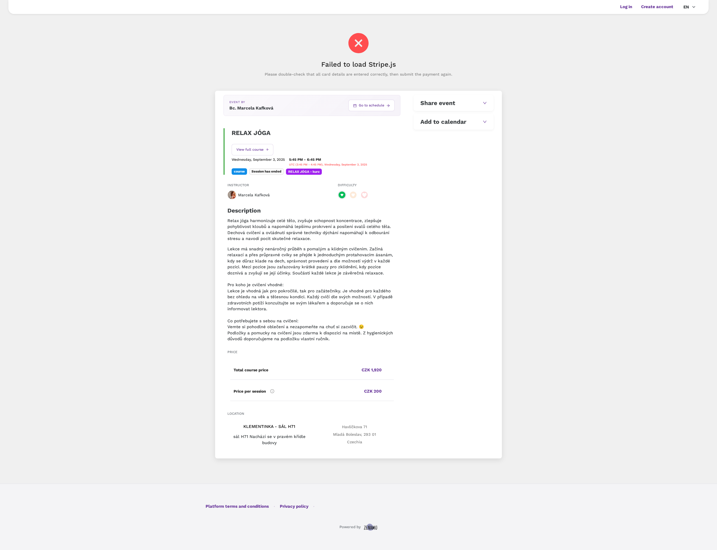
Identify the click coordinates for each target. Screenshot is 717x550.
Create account (657, 6)
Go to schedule (371, 105)
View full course (250, 150)
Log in (626, 6)
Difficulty (347, 185)
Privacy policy (294, 506)
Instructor (238, 185)
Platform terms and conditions (237, 506)
